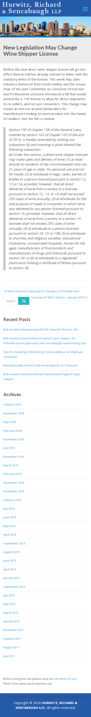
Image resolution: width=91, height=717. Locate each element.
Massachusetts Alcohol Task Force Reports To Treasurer (40, 365)
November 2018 (13, 413)
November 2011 (13, 630)
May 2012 (9, 604)
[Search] (23, 301)
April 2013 (9, 569)
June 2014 (9, 517)
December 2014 (13, 483)
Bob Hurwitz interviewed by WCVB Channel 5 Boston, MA (40, 329)
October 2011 (12, 639)
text (42, 119)
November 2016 (13, 439)
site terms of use (65, 679)
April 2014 (9, 535)
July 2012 (9, 595)
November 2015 (13, 457)
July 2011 (9, 656)
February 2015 (12, 474)
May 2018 (9, 422)
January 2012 (11, 621)
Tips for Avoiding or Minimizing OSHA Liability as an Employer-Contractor (43, 354)
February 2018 (12, 431)
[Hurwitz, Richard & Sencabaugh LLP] (32, 8)
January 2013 (11, 578)
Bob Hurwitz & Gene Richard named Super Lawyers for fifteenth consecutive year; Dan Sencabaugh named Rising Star (44, 340)
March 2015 (10, 465)
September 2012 (14, 587)
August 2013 (11, 552)
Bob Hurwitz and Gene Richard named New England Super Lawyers (42, 376)
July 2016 (9, 448)
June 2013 (9, 561)
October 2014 (12, 500)
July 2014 (9, 509)
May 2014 (9, 526)
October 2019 (12, 404)
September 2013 (14, 543)
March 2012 (10, 613)
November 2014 (13, 491)
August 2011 (11, 647)
